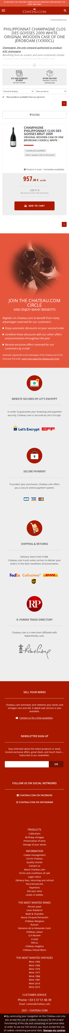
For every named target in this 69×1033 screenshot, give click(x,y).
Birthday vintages (34, 837)
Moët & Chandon (35, 914)
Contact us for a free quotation (36, 717)
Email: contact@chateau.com (34, 1004)
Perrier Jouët (34, 907)
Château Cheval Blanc (34, 950)
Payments (34, 888)
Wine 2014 (34, 983)
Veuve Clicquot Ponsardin (34, 917)
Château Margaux (34, 921)
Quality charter (34, 862)
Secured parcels (34, 884)
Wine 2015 (34, 987)
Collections (34, 834)
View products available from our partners (25, 97)
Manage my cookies (54, 1030)
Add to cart (36, 205)
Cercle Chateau (34, 859)
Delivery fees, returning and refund (35, 880)
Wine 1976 (34, 969)
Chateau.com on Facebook (36, 795)
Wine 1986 (34, 976)
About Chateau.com (34, 869)
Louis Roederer (34, 910)
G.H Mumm (34, 935)
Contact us (34, 866)
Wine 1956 (34, 962)
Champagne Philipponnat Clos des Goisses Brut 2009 (43, 134)
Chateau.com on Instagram (36, 802)
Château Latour (34, 932)
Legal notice (34, 877)
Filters (36, 115)
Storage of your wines (34, 844)
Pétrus (34, 943)
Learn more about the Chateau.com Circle (40, 358)
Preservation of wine (35, 841)
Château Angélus (34, 946)
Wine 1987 (34, 980)
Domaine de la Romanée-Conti (34, 928)
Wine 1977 (34, 972)
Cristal (34, 939)
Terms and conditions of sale (34, 873)
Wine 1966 (34, 965)
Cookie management (35, 855)
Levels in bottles (34, 895)
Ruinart (34, 925)
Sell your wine (34, 891)
